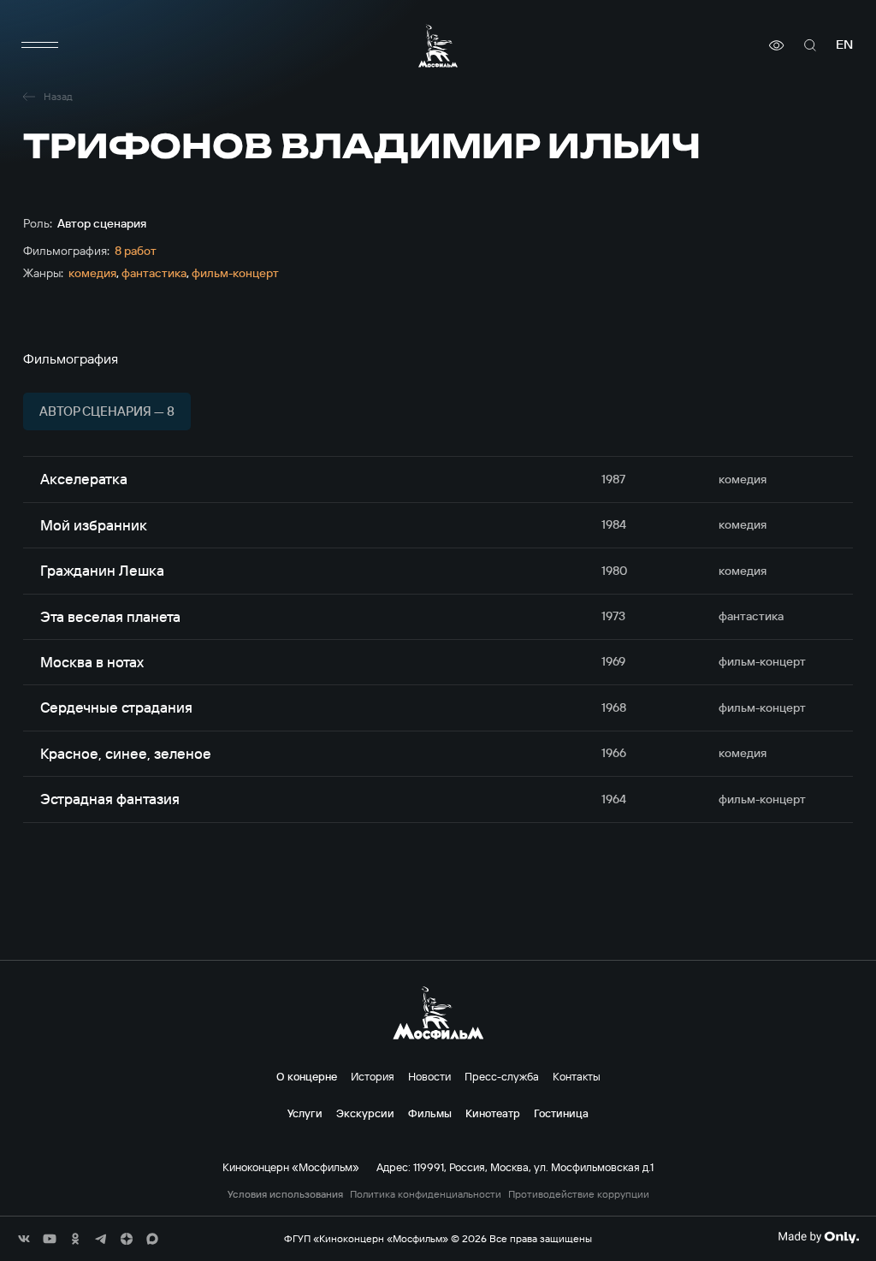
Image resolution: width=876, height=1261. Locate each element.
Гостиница (561, 1113)
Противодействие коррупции (578, 1194)
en (844, 45)
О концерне (306, 1076)
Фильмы (430, 1113)
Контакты (577, 1076)
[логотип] (438, 46)
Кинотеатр (492, 1113)
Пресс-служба (502, 1076)
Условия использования (285, 1194)
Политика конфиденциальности (425, 1194)
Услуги (305, 1113)
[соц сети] (24, 1239)
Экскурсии (365, 1113)
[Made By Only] (818, 1237)
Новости (429, 1076)
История (372, 1076)
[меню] (40, 45)
